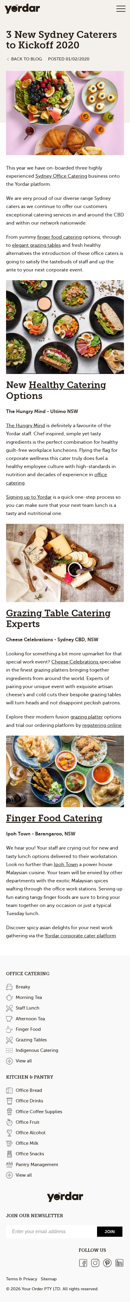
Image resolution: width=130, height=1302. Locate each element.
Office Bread (29, 1090)
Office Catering (28, 973)
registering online (102, 725)
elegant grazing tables (36, 245)
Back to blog (26, 59)
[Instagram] (95, 1262)
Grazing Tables (31, 1039)
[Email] (51, 1231)
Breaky (23, 987)
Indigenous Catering (37, 1050)
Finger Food (28, 1029)
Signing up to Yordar (29, 497)
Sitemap (49, 1279)
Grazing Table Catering (58, 613)
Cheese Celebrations (75, 662)
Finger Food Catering (54, 818)
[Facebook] (83, 1262)
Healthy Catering (67, 385)
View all (24, 1060)
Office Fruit (27, 1122)
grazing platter (86, 717)
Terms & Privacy (21, 1279)
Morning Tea (29, 997)
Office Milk (27, 1143)
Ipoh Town (66, 864)
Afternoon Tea (30, 1018)
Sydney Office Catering (61, 176)
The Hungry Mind (25, 425)
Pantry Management (37, 1164)
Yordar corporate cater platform (80, 936)
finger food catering (59, 237)
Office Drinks (29, 1100)
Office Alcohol (30, 1132)
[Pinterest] (107, 1262)
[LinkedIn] (119, 1262)
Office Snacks (30, 1153)
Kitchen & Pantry (29, 1077)
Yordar (22, 9)
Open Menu (120, 9)
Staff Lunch (27, 1008)
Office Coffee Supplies (39, 1111)
